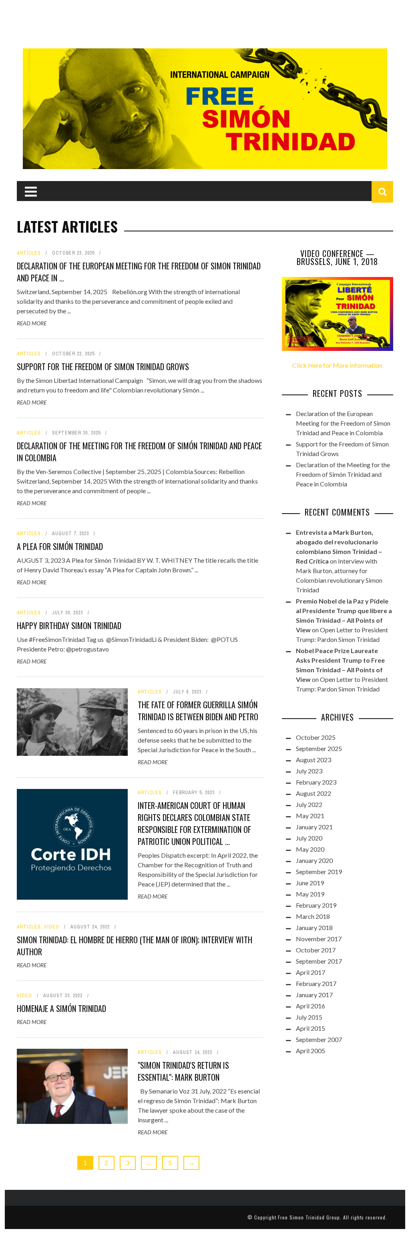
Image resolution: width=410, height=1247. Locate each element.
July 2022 (309, 804)
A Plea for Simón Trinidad (60, 546)
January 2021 (314, 827)
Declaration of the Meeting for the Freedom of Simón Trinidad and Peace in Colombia (343, 474)
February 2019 (316, 905)
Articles (29, 253)
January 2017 (314, 994)
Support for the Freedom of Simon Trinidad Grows (103, 367)
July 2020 (309, 838)
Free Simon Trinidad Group (309, 1217)
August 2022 (313, 793)
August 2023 (313, 759)
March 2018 (313, 916)
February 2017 (316, 983)
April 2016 (310, 1006)
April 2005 (310, 1050)
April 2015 (310, 1028)
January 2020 (314, 860)
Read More (31, 323)
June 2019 (310, 882)
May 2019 (310, 894)
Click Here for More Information (337, 365)
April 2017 (310, 972)
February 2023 (316, 782)
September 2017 (319, 961)
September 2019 (319, 871)
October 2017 (316, 950)
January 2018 (314, 927)
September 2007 (319, 1039)
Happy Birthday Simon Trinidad (69, 625)
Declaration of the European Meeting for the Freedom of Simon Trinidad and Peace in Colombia (343, 423)
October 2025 (316, 737)
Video (51, 927)
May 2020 (310, 849)
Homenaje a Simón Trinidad (61, 1008)
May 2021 (310, 815)
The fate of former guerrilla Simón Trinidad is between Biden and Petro (198, 711)
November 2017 (319, 938)
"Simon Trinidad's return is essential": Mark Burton (183, 1071)
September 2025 (319, 748)
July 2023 (309, 771)
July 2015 (309, 1017)
